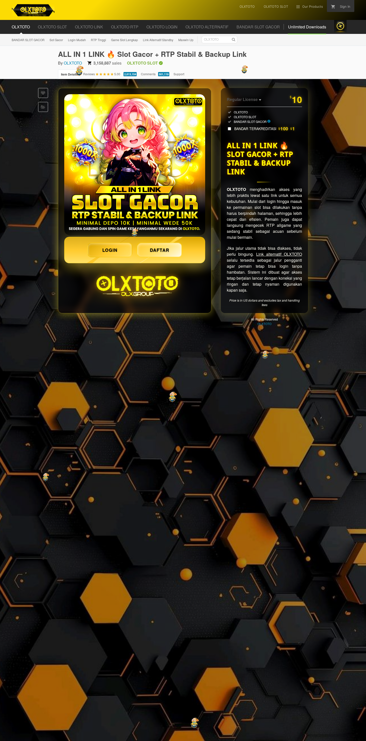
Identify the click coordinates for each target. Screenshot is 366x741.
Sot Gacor (56, 40)
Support (179, 74)
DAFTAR (159, 250)
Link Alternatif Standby (158, 40)
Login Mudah (77, 40)
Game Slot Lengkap (124, 40)
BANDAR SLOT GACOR (28, 40)
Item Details (69, 74)
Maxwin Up (185, 40)
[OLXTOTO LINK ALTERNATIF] (134, 164)
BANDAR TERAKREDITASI (264, 128)
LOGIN (110, 250)
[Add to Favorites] (43, 93)
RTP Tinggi (98, 40)
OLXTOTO (73, 63)
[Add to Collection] (43, 107)
